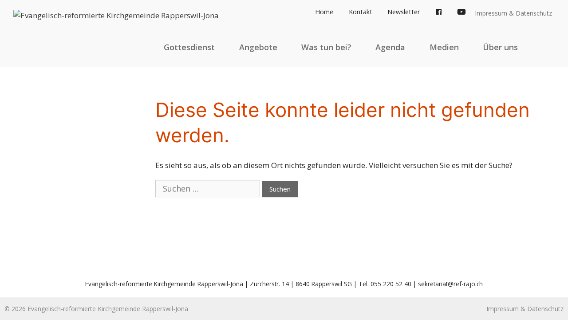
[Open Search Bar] (546, 47)
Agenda (390, 47)
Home (324, 12)
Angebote (258, 47)
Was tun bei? (326, 47)
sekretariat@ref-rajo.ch (450, 284)
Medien (444, 47)
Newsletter (403, 12)
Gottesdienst (189, 47)
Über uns (500, 47)
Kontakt (360, 12)
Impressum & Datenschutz (513, 13)
